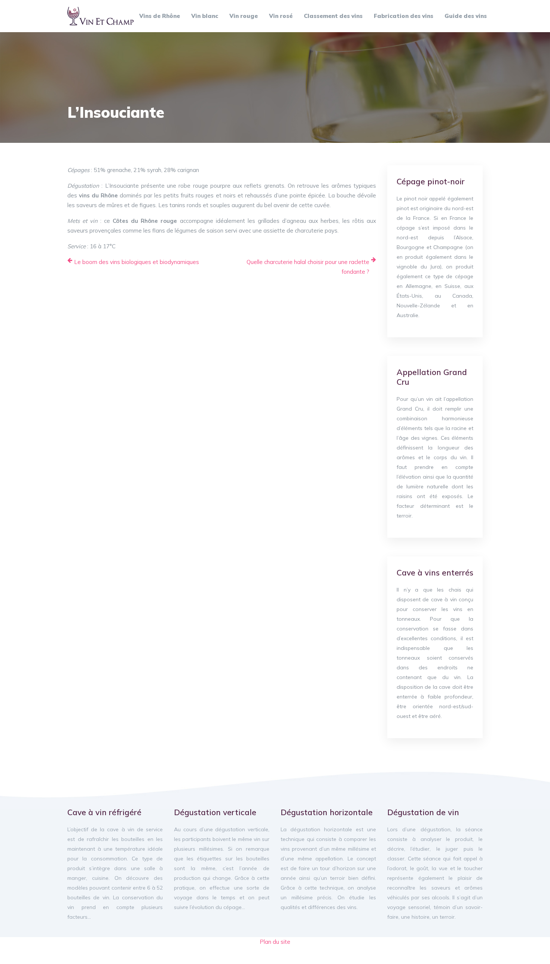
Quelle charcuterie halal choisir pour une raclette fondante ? (308, 266)
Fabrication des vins (403, 15)
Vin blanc (204, 15)
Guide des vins (465, 15)
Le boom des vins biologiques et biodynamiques (136, 261)
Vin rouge (243, 15)
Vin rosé (281, 15)
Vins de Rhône (159, 15)
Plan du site (275, 941)
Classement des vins (333, 15)
